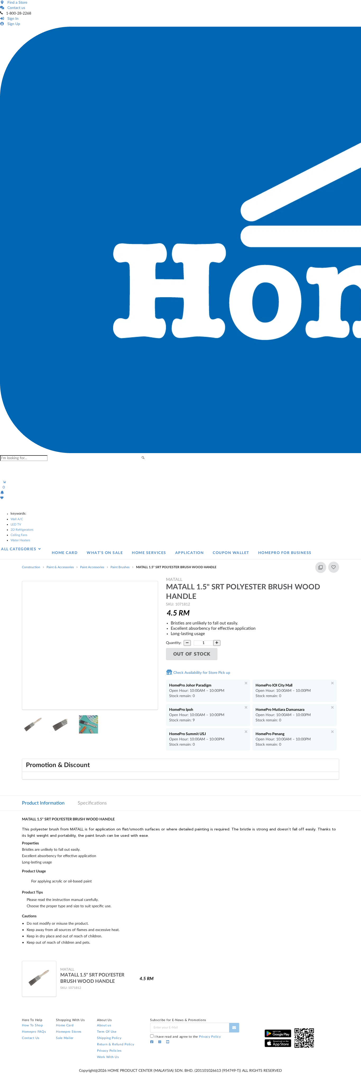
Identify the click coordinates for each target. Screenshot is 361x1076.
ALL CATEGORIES (19, 549)
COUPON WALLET (231, 553)
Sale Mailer (64, 1038)
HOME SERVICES (149, 553)
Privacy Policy (210, 1036)
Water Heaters (20, 540)
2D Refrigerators (22, 529)
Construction (31, 567)
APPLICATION (189, 553)
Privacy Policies (109, 1050)
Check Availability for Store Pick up (201, 673)
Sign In (11, 19)
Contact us (15, 8)
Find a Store (16, 2)
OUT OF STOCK (191, 654)
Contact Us (30, 1038)
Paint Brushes (119, 567)
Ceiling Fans (19, 535)
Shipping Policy (109, 1038)
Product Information (43, 803)
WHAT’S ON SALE (105, 553)
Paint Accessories (92, 567)
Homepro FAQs (34, 1031)
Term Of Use (107, 1031)
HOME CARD (65, 553)
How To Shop (32, 1025)
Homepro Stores (68, 1031)
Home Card (64, 1025)
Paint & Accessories (60, 567)
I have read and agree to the (188, 1036)
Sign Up (12, 24)
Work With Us (108, 1057)
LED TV (16, 524)
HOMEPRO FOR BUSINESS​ (285, 553)
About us (104, 1025)
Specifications (92, 803)
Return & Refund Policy (115, 1044)
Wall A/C (17, 519)
